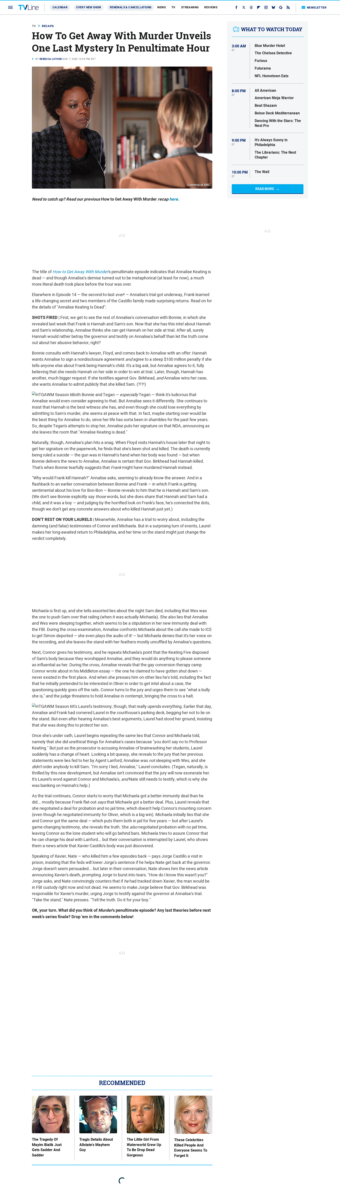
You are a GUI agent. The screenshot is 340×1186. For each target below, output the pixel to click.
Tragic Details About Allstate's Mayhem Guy (96, 1144)
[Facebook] (236, 7)
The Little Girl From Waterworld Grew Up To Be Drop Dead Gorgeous (144, 1147)
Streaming (190, 7)
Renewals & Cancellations (130, 7)
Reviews (210, 7)
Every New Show (88, 7)
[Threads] (251, 7)
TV (173, 7)
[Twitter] (244, 7)
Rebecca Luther (51, 59)
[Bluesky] (273, 7)
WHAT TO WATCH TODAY (271, 29)
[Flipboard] (259, 7)
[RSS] (288, 7)
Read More (264, 188)
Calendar (60, 7)
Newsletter (316, 7)
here (173, 199)
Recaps (48, 26)
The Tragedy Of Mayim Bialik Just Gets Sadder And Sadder (47, 1147)
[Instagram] (266, 7)
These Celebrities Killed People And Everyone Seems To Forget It (190, 1147)
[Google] (281, 7)
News (161, 7)
